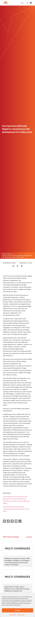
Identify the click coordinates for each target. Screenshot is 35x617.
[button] (27, 3)
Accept (17, 610)
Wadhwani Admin (10, 263)
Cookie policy (12, 614)
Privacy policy (21, 614)
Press (9, 254)
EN (22, 3)
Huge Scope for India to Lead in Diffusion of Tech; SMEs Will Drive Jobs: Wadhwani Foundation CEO (17, 589)
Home (4, 254)
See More (29, 537)
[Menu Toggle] (31, 3)
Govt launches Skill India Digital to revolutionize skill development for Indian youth (16, 509)
